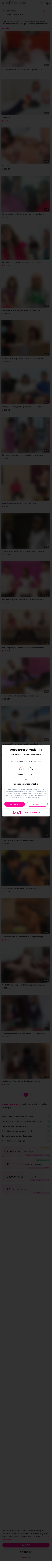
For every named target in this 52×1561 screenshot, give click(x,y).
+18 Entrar (15, 804)
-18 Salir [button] (37, 804)
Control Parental (32, 812)
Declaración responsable (26, 784)
